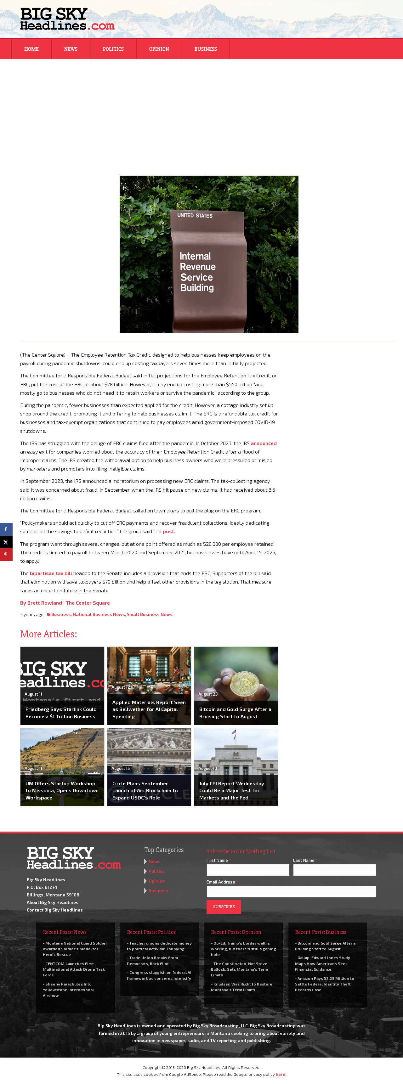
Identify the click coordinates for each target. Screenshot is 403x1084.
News (70, 49)
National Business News (99, 614)
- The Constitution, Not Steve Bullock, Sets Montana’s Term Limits (239, 969)
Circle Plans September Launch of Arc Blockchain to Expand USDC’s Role (145, 790)
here (280, 1074)
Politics (113, 49)
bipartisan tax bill (51, 573)
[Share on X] (6, 542)
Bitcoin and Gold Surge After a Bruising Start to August (235, 712)
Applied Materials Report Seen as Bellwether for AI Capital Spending (149, 709)
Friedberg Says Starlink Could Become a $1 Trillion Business (61, 712)
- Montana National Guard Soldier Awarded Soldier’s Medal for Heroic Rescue (75, 948)
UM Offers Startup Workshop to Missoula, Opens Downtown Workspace (62, 790)
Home (31, 49)
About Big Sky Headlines (52, 902)
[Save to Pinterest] (6, 554)
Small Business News (150, 614)
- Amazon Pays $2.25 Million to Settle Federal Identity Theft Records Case (324, 984)
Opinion (159, 49)
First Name (219, 860)
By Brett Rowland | (43, 603)
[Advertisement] (201, 113)
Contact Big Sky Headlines (55, 909)
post (168, 531)
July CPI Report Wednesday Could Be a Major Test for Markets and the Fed (231, 790)
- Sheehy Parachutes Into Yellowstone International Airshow (68, 989)
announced (264, 443)
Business (206, 49)
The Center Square (88, 603)
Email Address (222, 881)
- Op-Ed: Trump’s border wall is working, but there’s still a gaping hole (243, 948)
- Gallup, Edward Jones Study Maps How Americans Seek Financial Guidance (322, 963)
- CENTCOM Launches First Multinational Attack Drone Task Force (74, 969)
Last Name (305, 860)
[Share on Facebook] (6, 529)
